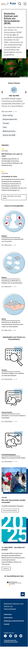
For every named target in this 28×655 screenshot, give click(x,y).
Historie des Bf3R (9, 135)
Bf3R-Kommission (9, 131)
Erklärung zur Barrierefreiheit (14, 621)
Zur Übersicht (7, 245)
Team (5, 127)
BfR (14, 35)
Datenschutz (8, 618)
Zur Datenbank (7, 379)
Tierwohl (6, 123)
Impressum (8, 614)
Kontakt (6, 624)
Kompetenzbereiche (10, 119)
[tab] (14, 92)
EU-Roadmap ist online (9, 176)
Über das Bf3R (7, 111)
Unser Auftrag (8, 115)
